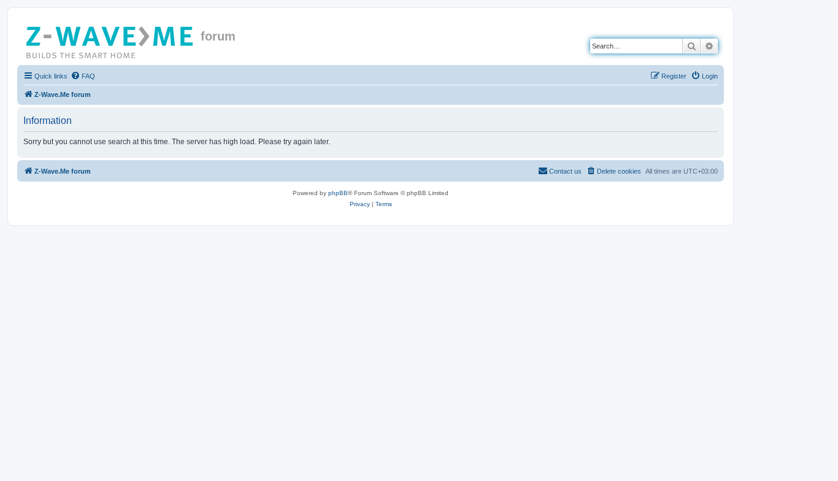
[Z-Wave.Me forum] (110, 40)
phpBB (338, 193)
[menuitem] (83, 76)
